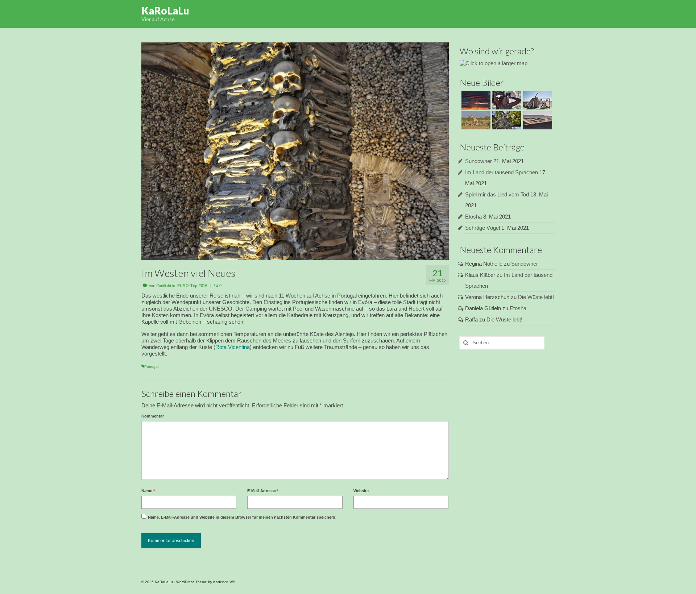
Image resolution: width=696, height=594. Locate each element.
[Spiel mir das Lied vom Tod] (536, 100)
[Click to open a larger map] (493, 63)
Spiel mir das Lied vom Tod (497, 194)
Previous (135, 151)
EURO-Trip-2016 (192, 285)
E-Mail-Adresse (262, 491)
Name (148, 491)
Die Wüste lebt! (536, 297)
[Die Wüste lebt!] (536, 120)
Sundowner (478, 161)
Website (361, 491)
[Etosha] (475, 120)
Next (455, 151)
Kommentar (152, 416)
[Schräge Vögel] (505, 120)
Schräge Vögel (482, 228)
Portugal (151, 367)
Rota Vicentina (232, 347)
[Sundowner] (475, 100)
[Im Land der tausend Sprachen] (505, 100)
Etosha (473, 216)
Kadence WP (224, 582)
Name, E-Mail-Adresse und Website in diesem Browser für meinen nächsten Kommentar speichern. (242, 517)
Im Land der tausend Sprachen (501, 172)
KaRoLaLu (165, 10)
